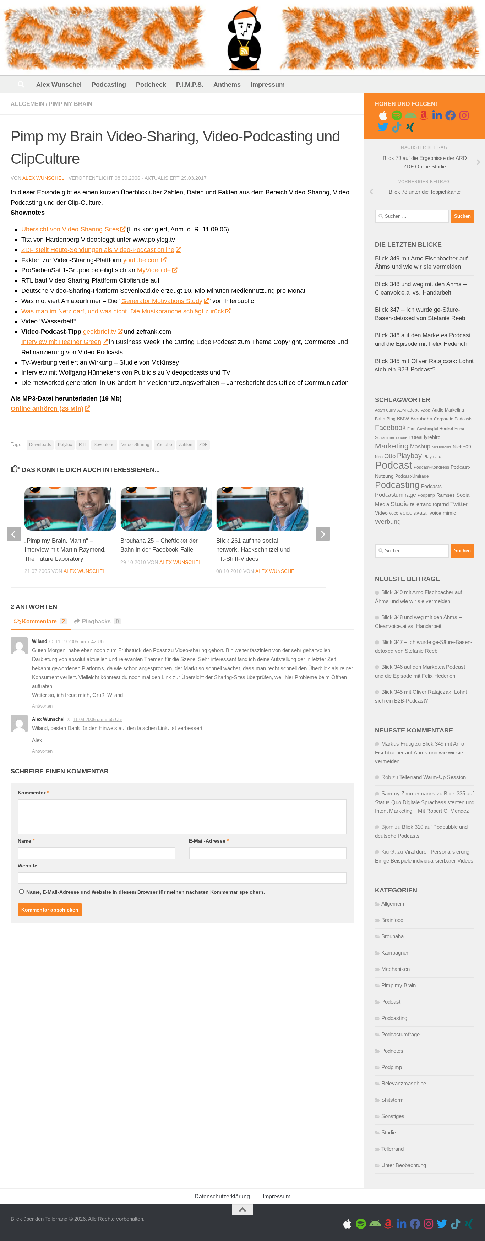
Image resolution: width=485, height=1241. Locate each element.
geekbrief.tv (99, 331)
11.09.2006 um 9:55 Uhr (97, 719)
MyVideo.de (154, 270)
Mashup (420, 447)
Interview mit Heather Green (61, 341)
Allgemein (27, 104)
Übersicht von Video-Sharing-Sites (70, 229)
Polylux (65, 444)
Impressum (268, 84)
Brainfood (392, 920)
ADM (401, 410)
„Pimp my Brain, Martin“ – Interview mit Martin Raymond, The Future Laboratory (65, 549)
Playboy (409, 456)
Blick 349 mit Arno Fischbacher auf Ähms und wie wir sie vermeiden (419, 752)
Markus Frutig (397, 744)
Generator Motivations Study (161, 301)
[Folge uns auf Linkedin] (437, 115)
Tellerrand (392, 1149)
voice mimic (443, 513)
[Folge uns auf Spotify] (396, 115)
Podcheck (151, 84)
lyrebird (432, 437)
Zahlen (185, 444)
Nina (379, 457)
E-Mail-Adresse (209, 841)
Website (27, 866)
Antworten (42, 706)
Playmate (432, 456)
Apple (426, 410)
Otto (390, 456)
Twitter (459, 504)
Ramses (445, 495)
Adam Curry (385, 410)
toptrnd (441, 504)
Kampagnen (395, 953)
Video (381, 513)
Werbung (388, 521)
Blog (391, 419)
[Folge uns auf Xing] (410, 127)
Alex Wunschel (59, 84)
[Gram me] (464, 115)
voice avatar (414, 513)
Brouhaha (421, 418)
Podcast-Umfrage (412, 476)
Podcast (393, 465)
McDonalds (441, 447)
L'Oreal (416, 437)
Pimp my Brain (70, 104)
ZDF (203, 444)
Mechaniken (395, 969)
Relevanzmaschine (403, 1083)
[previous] (14, 534)
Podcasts (431, 486)
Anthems (227, 84)
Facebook (390, 427)
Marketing (392, 446)
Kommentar (33, 792)
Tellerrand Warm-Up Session (432, 777)
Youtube (164, 444)
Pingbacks (100, 621)
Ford (411, 428)
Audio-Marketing (448, 410)
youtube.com (141, 260)
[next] (323, 534)
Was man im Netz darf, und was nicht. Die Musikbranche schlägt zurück (122, 311)
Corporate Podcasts (453, 419)
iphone (401, 437)
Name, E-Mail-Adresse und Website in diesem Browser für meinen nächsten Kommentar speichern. (145, 892)
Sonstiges (392, 1116)
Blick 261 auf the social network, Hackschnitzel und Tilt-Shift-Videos (253, 549)
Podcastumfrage (395, 495)
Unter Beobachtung (403, 1165)
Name (26, 841)
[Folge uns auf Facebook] (450, 115)
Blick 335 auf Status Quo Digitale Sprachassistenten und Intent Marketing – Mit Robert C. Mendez (424, 802)
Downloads (40, 444)
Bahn (380, 419)
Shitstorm (392, 1100)
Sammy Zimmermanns (408, 793)
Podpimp (426, 495)
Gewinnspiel (427, 428)
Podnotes (392, 1051)
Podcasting (109, 84)
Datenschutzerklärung (222, 1196)
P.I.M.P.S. (189, 84)
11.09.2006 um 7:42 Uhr (80, 641)
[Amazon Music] (423, 115)
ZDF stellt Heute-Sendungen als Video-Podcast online (97, 249)
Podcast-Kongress (431, 467)
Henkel (446, 428)
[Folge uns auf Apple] (383, 115)
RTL (83, 444)
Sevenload (104, 444)
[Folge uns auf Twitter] (383, 127)
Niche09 (462, 447)
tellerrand (420, 504)
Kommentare (43, 621)
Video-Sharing (135, 444)
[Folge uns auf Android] (410, 115)
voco (393, 513)
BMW (403, 418)
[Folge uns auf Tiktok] (396, 127)
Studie (400, 503)
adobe (413, 410)
